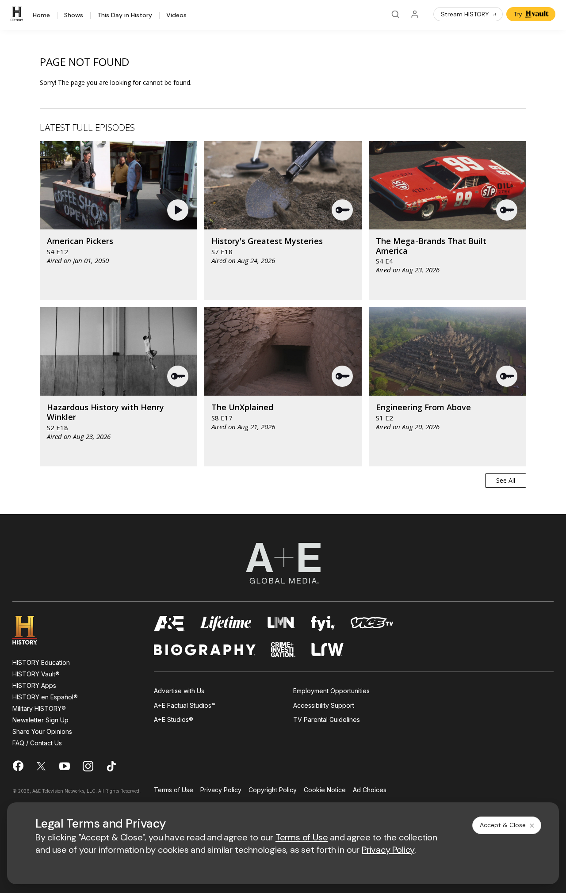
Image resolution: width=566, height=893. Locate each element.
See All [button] (505, 480)
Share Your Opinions (42, 731)
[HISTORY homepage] (31, 630)
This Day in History (124, 15)
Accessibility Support (323, 705)
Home (41, 15)
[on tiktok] (111, 766)
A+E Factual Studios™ (184, 705)
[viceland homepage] (372, 623)
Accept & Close (503, 825)
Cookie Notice (325, 790)
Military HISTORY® (39, 708)
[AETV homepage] (169, 623)
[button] (178, 210)
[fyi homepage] (323, 623)
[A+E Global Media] (283, 563)
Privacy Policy (220, 790)
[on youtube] (64, 766)
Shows (73, 15)
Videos (176, 15)
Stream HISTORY (465, 14)
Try (517, 14)
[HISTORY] (18, 14)
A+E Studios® (173, 719)
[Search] (395, 14)
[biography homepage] (205, 649)
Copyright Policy (273, 790)
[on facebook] (17, 765)
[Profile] (414, 14)
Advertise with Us (179, 691)
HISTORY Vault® (36, 674)
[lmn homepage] (281, 623)
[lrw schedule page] (327, 649)
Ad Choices (369, 790)
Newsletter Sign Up (40, 720)
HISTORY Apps (34, 685)
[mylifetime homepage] (226, 623)
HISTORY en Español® (45, 697)
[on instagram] (88, 766)
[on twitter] (41, 766)
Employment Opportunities (331, 691)
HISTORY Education (41, 662)
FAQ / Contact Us (37, 743)
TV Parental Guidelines (326, 719)
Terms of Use (173, 790)
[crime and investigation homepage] (283, 649)
